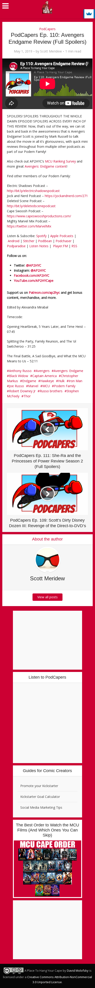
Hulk (61, 381)
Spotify (41, 236)
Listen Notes (38, 246)
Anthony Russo (20, 371)
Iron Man (75, 381)
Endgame (29, 381)
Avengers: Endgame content (46, 166)
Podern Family (64, 386)
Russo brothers (51, 391)
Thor (27, 396)
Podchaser (63, 241)
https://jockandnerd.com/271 (66, 196)
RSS (74, 246)
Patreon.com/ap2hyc (44, 292)
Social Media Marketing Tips (41, 807)
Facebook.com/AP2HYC (31, 275)
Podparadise (16, 246)
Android (13, 241)
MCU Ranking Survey (60, 161)
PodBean (45, 241)
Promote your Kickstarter (39, 786)
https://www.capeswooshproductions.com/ (39, 216)
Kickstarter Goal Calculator (40, 796)
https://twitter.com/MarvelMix (29, 226)
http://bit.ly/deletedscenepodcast (31, 206)
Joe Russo (16, 386)
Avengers (43, 371)
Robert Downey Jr (22, 391)
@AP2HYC (33, 265)
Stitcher (28, 241)
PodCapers (47, 29)
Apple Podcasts (61, 236)
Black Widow (18, 376)
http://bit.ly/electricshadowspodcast (33, 191)
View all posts (47, 597)
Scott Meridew (51, 51)
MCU (46, 386)
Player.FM (60, 246)
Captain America (44, 376)
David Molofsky (78, 970)
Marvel (33, 386)
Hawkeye (47, 381)
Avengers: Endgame (68, 371)
